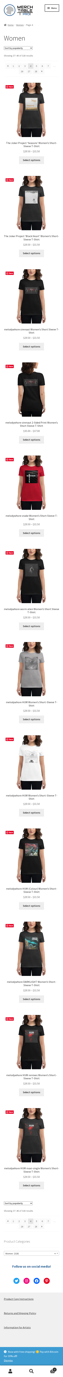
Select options (31, 160)
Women (20, 24)
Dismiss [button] (8, 1360)
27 (29, 71)
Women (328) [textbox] (30, 1253)
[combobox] (31, 1253)
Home (11, 24)
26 (22, 71)
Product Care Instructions (19, 1299)
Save (11, 86)
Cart (48, 1368)
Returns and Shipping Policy (20, 1313)
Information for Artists (17, 1327)
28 (36, 71)
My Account (10, 1371)
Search (31, 1371)
